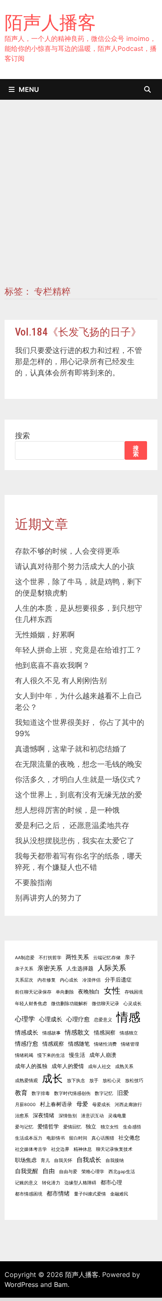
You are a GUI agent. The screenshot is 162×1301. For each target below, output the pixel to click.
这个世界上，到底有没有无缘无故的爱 (78, 794)
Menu (29, 89)
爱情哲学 (48, 1126)
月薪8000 (25, 1104)
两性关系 (77, 956)
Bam (61, 1284)
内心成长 (69, 980)
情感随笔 (79, 1044)
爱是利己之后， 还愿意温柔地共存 (72, 825)
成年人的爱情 (68, 1066)
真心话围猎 (102, 1138)
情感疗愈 (26, 1043)
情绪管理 (130, 1044)
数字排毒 (41, 1093)
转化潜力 (51, 1183)
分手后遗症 (118, 980)
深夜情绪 (43, 1115)
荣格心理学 (92, 1171)
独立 (91, 1126)
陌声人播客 (50, 22)
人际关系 (112, 968)
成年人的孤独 (31, 1066)
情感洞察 (104, 1033)
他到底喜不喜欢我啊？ (52, 665)
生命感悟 (132, 1127)
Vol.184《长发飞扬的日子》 (78, 332)
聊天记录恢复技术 (114, 1149)
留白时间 (78, 1138)
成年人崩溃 (102, 1055)
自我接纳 (115, 1160)
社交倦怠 (129, 1138)
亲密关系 (49, 968)
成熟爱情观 (26, 1080)
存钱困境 (134, 992)
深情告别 (68, 1116)
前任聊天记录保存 (33, 992)
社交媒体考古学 (31, 1149)
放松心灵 (112, 1080)
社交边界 (60, 1149)
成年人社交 (99, 1066)
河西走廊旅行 (128, 1104)
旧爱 (123, 1092)
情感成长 (26, 1032)
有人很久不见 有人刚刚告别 (61, 680)
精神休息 (83, 1149)
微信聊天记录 (105, 1003)
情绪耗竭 (24, 1055)
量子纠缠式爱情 (90, 1194)
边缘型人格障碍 (80, 1183)
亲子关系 (24, 969)
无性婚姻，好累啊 (45, 634)
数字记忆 (104, 1093)
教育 (21, 1093)
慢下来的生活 (51, 1055)
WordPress (21, 1284)
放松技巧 (134, 1080)
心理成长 (50, 1019)
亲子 (130, 957)
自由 (48, 1171)
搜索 (22, 435)
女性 (112, 990)
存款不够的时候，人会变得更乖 (67, 551)
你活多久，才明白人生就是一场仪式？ (78, 779)
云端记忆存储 (106, 957)
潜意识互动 (92, 1116)
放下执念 (76, 1080)
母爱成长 (101, 1104)
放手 (93, 1080)
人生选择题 (79, 968)
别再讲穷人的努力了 (48, 897)
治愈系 (22, 1116)
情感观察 (53, 1044)
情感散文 (77, 1032)
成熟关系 (124, 1066)
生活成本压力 (28, 1138)
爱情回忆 (72, 1127)
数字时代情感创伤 (72, 1093)
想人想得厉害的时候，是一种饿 (67, 810)
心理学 (25, 1019)
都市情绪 (58, 1193)
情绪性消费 (105, 1044)
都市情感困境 (28, 1194)
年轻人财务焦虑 (31, 1003)
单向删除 (65, 992)
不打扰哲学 (50, 957)
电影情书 (56, 1138)
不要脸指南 (33, 882)
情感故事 (51, 1033)
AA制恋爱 (24, 957)
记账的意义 (26, 1183)
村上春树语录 (56, 1104)
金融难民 (119, 1194)
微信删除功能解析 (69, 1003)
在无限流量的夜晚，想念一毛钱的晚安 (78, 764)
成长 (52, 1078)
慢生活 (77, 1055)
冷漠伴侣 (91, 980)
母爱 (82, 1103)
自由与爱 (68, 1171)
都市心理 (111, 1182)
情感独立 (129, 1033)
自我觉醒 (26, 1170)
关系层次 (24, 980)
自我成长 (88, 1160)
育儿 (45, 1160)
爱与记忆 (24, 1127)
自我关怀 (63, 1160)
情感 (128, 1017)
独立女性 (110, 1127)
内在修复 (46, 980)
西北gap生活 (121, 1171)
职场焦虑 (26, 1160)
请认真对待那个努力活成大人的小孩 (75, 566)
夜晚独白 (89, 992)
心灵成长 (132, 1003)
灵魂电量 (117, 1116)
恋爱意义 (103, 1020)
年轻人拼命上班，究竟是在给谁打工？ (78, 650)
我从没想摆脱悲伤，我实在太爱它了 (75, 840)
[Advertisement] (81, 201)
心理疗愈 (78, 1019)
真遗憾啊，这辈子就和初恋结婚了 (71, 748)
